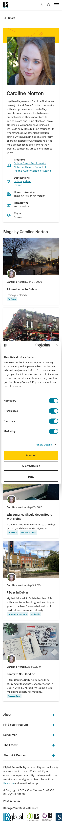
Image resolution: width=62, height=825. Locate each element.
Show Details (44, 444)
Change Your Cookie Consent (20, 808)
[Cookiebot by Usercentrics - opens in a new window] (37, 345)
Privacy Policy (11, 800)
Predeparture (14, 696)
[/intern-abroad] (33, 817)
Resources (10, 735)
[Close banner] (57, 345)
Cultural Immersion (17, 614)
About (7, 714)
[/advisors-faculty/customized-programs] (47, 817)
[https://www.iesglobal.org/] (13, 817)
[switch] (53, 411)
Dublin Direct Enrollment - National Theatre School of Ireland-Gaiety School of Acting (32, 167)
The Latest (10, 745)
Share (11, 18)
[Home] (5, 5)
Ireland (27, 181)
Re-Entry (12, 299)
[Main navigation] (56, 5)
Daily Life (12, 532)
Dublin (18, 181)
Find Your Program (15, 724)
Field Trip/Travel (28, 532)
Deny (31, 476)
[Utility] (41, 4)
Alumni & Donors (14, 755)
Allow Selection (31, 465)
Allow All (31, 455)
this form (8, 783)
